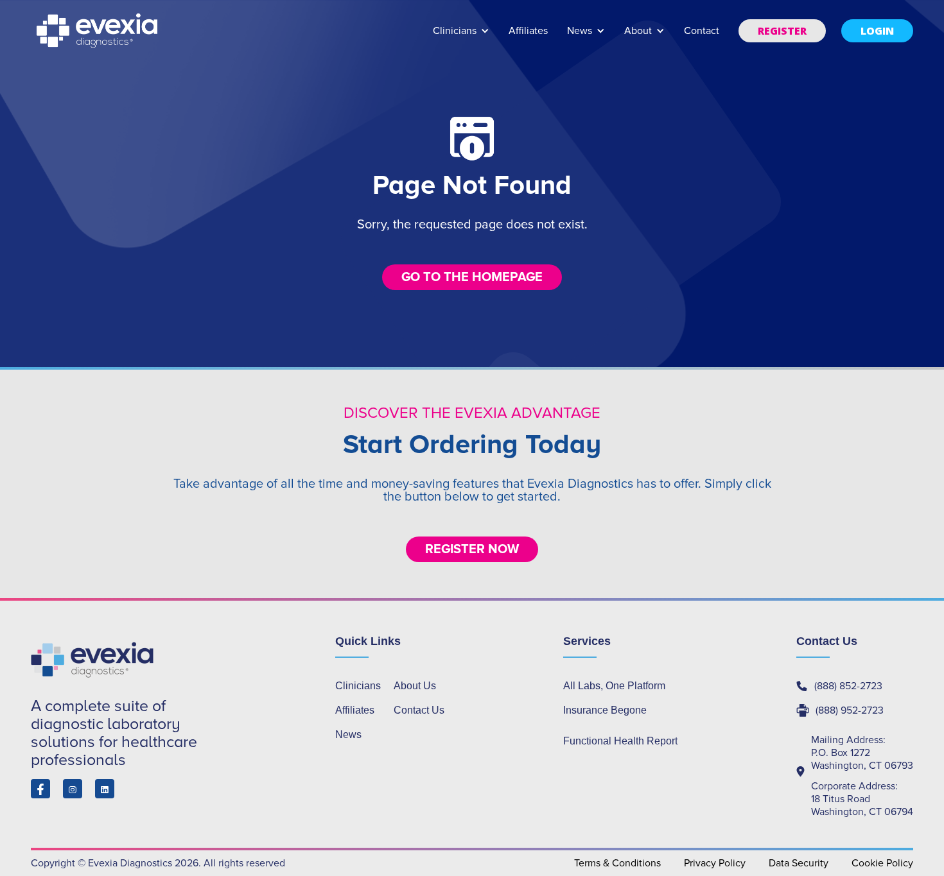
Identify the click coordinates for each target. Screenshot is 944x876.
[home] (98, 31)
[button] (461, 36)
